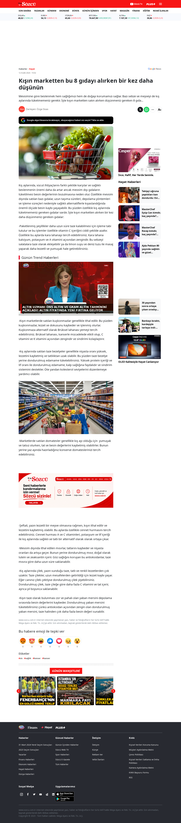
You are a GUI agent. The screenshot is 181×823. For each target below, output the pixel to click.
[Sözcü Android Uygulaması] (64, 798)
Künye (95, 749)
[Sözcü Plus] (60, 727)
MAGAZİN (124, 10)
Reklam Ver (97, 754)
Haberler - (23, 69)
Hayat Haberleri (129, 182)
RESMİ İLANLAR (160, 10)
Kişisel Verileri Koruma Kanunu (144, 744)
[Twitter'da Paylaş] (140, 109)
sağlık (28, 658)
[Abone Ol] (154, 68)
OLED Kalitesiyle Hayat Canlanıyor (138, 361)
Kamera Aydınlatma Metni (141, 767)
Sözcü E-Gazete (62, 759)
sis (21, 658)
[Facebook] (28, 794)
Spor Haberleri (62, 754)
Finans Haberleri (26, 759)
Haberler (23, 737)
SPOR (104, 10)
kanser (47, 658)
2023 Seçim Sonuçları (29, 749)
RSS (130, 777)
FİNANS (136, 10)
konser (37, 658)
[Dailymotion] (47, 794)
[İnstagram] (21, 794)
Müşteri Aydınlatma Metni (141, 749)
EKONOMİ (64, 10)
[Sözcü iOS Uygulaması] (64, 793)
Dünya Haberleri (26, 774)
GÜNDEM (51, 10)
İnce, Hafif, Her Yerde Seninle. (136, 175)
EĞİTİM (146, 10)
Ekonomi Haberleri (27, 764)
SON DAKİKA (25, 10)
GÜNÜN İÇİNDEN (90, 10)
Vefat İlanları (98, 759)
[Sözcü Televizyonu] (21, 727)
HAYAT (113, 10)
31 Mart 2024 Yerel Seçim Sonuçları (35, 744)
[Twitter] (34, 794)
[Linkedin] (53, 794)
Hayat (32, 69)
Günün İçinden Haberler (67, 744)
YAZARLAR (39, 10)
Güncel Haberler (64, 737)
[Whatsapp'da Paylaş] (146, 109)
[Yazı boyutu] (159, 109)
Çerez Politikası (136, 754)
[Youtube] (40, 794)
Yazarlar (22, 754)
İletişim (95, 744)
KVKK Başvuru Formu (139, 772)
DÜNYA (75, 10)
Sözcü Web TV (62, 749)
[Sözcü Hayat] (46, 727)
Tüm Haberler (61, 764)
